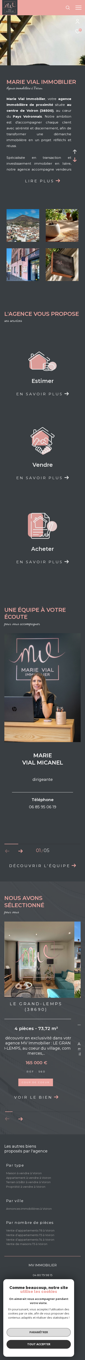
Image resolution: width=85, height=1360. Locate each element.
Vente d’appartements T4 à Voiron (30, 1239)
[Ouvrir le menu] (78, 7)
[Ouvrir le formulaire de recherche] (67, 7)
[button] (20, 851)
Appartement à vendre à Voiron (28, 1177)
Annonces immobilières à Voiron (29, 1208)
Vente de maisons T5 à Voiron (26, 1244)
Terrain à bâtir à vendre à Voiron (28, 1182)
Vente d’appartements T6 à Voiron (30, 1230)
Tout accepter (38, 1344)
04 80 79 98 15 (42, 1275)
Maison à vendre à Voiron (24, 1173)
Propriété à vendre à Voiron (25, 1186)
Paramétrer (38, 1332)
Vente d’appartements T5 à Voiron (30, 1235)
